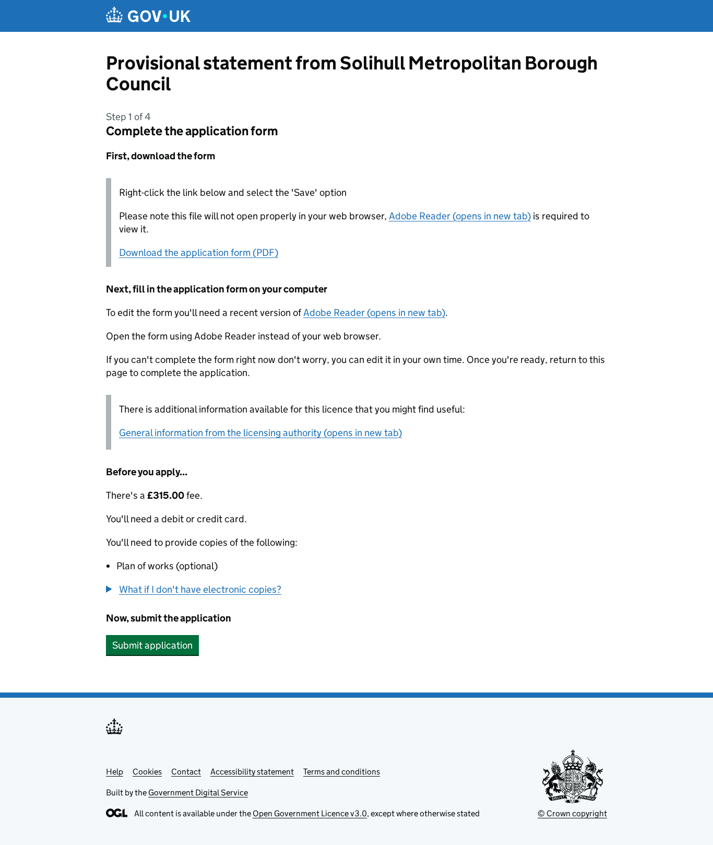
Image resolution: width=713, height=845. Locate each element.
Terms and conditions (341, 772)
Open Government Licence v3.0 (310, 813)
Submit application (152, 645)
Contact (186, 772)
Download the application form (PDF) (198, 253)
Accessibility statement (252, 772)
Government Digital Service (198, 792)
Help (114, 772)
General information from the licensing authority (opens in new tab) (260, 433)
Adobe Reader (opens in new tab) (460, 216)
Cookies (147, 772)
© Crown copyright (572, 813)
